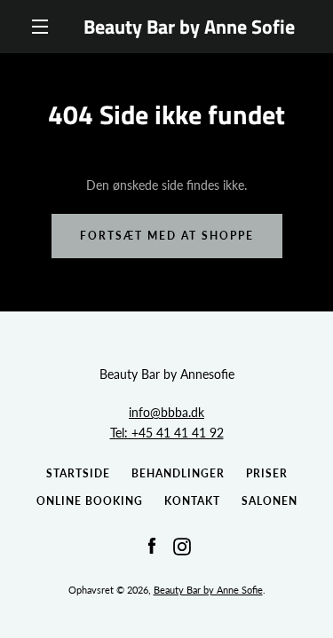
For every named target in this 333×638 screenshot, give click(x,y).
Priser (267, 473)
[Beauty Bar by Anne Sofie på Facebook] (152, 544)
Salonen (269, 501)
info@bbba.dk (166, 412)
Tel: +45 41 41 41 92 (167, 432)
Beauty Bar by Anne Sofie (189, 26)
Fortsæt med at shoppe (167, 235)
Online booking (89, 501)
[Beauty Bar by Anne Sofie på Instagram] (182, 544)
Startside (78, 473)
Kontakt (192, 501)
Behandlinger (178, 473)
